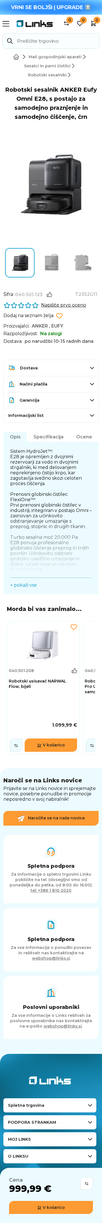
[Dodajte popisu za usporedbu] (86, 1183)
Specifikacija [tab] (48, 437)
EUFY (57, 326)
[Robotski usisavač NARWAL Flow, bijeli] (43, 688)
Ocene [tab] (84, 437)
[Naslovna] (17, 57)
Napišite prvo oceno (63, 305)
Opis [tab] (15, 437)
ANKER (40, 326)
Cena (16, 1180)
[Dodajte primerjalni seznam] (16, 745)
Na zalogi (51, 333)
